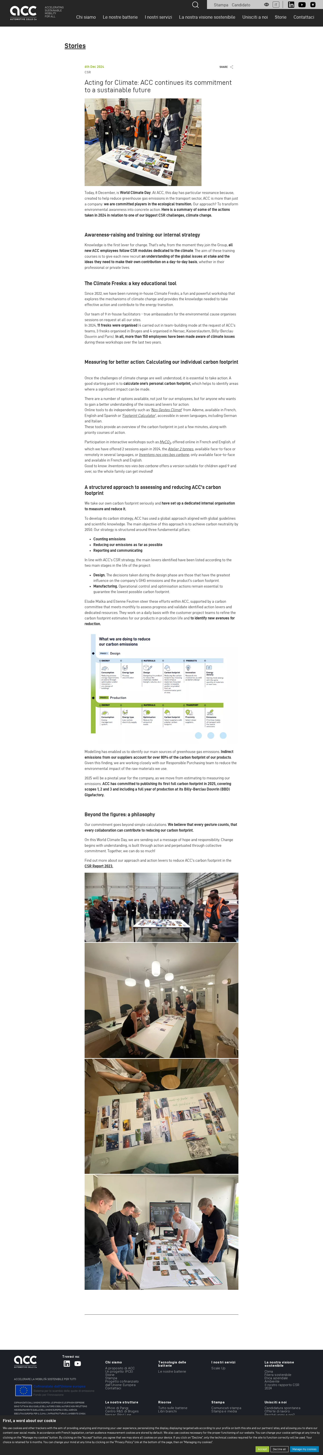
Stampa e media (224, 1411)
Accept (262, 1449)
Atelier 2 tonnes (180, 449)
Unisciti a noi (255, 17)
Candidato (241, 4)
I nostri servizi (158, 17)
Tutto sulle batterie (172, 1408)
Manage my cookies (304, 1449)
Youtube (302, 4)
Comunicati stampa (226, 1408)
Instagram (313, 5)
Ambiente (272, 1381)
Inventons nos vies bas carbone (164, 454)
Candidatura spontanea (282, 1408)
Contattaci (304, 17)
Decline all (279, 1449)
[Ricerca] (195, 5)
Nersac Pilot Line (118, 1415)
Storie (281, 17)
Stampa (221, 4)
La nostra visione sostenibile (207, 17)
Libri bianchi (167, 1411)
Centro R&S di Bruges (122, 1411)
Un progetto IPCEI (119, 1372)
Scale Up (218, 1368)
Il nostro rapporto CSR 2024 (282, 1386)
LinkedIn (291, 5)
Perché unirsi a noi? (280, 1415)
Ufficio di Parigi (117, 1408)
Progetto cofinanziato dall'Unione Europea (122, 1383)
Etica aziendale (276, 1378)
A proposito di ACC (120, 1368)
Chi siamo (86, 17)
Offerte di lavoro (277, 1411)
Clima (269, 1372)
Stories (75, 45)
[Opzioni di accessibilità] (266, 4)
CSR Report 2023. (99, 866)
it (276, 5)
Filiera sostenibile (278, 1375)
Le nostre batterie (120, 17)
